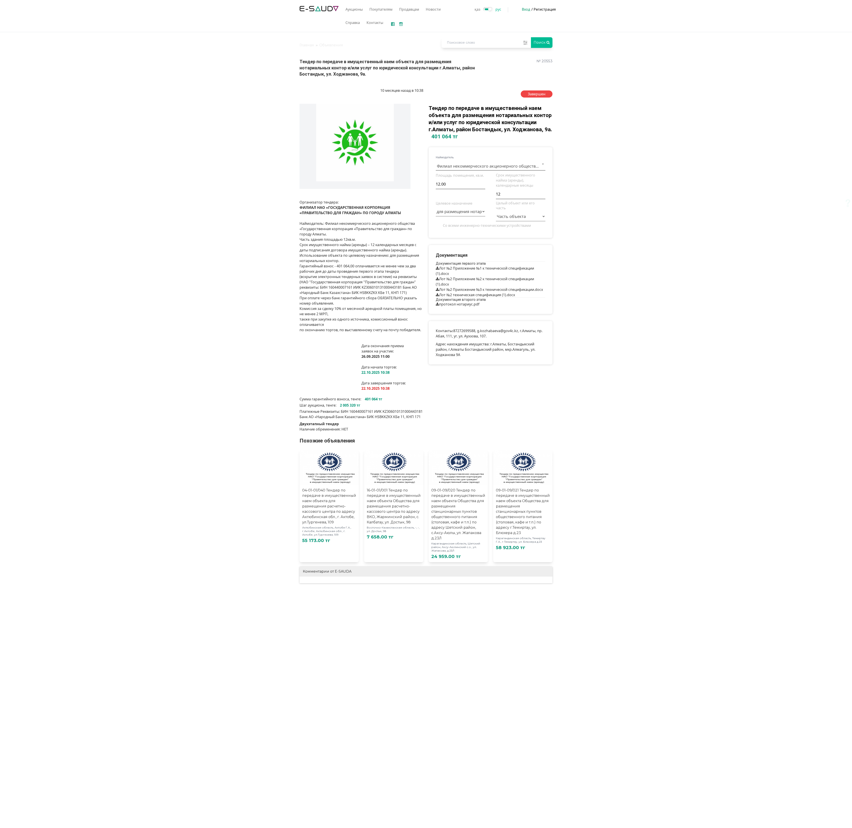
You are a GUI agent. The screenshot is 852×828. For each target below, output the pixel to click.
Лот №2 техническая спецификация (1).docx (477, 294)
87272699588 (464, 330)
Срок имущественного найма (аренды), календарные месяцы (515, 180)
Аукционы (354, 9)
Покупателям (380, 9)
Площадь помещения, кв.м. (460, 175)
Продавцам (409, 9)
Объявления (331, 45)
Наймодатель (445, 157)
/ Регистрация (543, 9)
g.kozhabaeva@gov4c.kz (497, 330)
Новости (433, 9)
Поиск (540, 42)
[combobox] (490, 165)
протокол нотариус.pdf (459, 304)
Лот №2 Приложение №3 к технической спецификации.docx (491, 289)
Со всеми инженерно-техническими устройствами (487, 225)
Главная (307, 45)
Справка (352, 22)
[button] (406, 107)
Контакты (375, 22)
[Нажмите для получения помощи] (848, 203)
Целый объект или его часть (515, 206)
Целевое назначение (454, 203)
